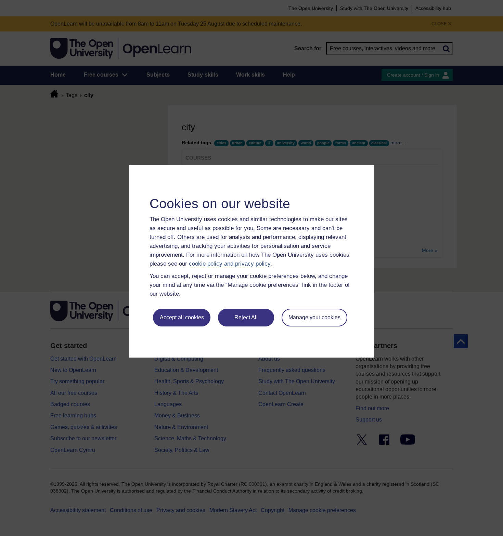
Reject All (246, 317)
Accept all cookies (182, 317)
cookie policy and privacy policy (229, 263)
